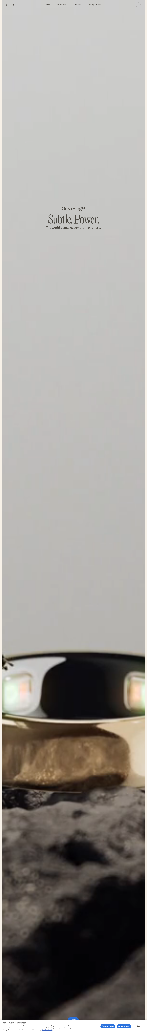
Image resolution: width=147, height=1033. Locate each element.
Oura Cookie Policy (47, 1030)
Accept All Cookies (108, 1026)
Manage (139, 1026)
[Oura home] (10, 4)
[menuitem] (49, 4)
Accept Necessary (124, 1026)
